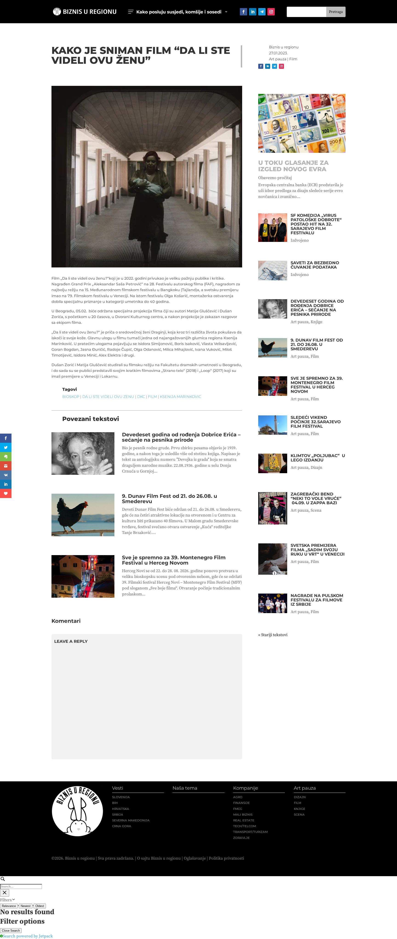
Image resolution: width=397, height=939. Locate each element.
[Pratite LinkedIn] (252, 11)
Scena (316, 510)
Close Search (11, 930)
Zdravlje (241, 838)
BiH (115, 803)
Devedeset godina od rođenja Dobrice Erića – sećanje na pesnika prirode (181, 437)
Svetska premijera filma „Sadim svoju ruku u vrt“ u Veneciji (318, 550)
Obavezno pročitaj (275, 177)
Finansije (241, 803)
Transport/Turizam (250, 832)
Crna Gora (121, 826)
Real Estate (243, 820)
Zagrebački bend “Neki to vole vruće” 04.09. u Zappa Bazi (316, 498)
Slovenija (121, 797)
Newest (26, 906)
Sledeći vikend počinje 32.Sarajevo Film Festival (316, 422)
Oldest (39, 906)
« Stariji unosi (270, 635)
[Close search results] (4, 893)
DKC (141, 396)
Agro (237, 797)
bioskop (70, 396)
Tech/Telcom (244, 826)
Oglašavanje (195, 858)
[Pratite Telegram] (262, 11)
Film (293, 59)
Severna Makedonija (131, 820)
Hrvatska (120, 809)
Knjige (316, 322)
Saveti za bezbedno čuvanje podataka (315, 265)
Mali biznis (242, 814)
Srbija (117, 814)
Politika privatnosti (226, 858)
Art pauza (277, 59)
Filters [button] (13, 900)
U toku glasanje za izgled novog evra (293, 166)
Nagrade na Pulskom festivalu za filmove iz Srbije (317, 600)
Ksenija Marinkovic (180, 396)
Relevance (9, 906)
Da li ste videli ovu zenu (108, 396)
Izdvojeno (300, 240)
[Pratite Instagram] (271, 11)
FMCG (237, 809)
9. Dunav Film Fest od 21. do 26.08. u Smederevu (169, 498)
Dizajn (316, 467)
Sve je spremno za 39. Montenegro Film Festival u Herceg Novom (174, 560)
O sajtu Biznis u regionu (159, 858)
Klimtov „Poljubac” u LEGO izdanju (318, 458)
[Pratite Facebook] (243, 11)
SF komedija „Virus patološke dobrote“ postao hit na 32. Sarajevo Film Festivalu (316, 224)
